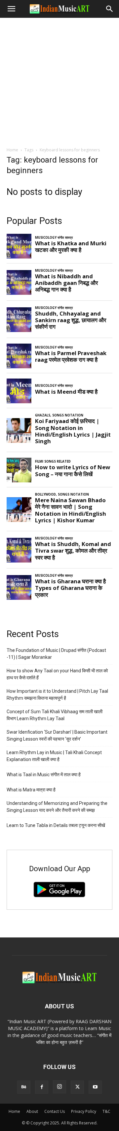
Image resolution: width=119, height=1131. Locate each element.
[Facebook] (41, 1087)
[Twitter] (77, 1087)
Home (12, 150)
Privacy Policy (83, 1111)
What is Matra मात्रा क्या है (31, 789)
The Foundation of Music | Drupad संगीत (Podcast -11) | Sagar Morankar (56, 654)
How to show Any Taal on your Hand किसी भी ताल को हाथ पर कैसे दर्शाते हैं (57, 674)
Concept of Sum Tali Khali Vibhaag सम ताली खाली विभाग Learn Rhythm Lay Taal (54, 715)
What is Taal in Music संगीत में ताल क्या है (44, 774)
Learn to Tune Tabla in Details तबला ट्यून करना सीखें (56, 825)
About (32, 1111)
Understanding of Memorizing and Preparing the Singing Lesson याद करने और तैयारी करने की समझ (57, 807)
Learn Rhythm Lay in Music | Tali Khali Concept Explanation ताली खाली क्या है (54, 756)
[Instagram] (59, 1086)
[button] (11, 9)
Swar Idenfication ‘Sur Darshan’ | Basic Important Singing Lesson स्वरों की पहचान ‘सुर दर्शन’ (57, 735)
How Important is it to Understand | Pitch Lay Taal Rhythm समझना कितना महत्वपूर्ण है (57, 694)
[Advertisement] (59, 80)
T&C (106, 1111)
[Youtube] (95, 1087)
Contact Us (54, 1111)
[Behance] (23, 1087)
